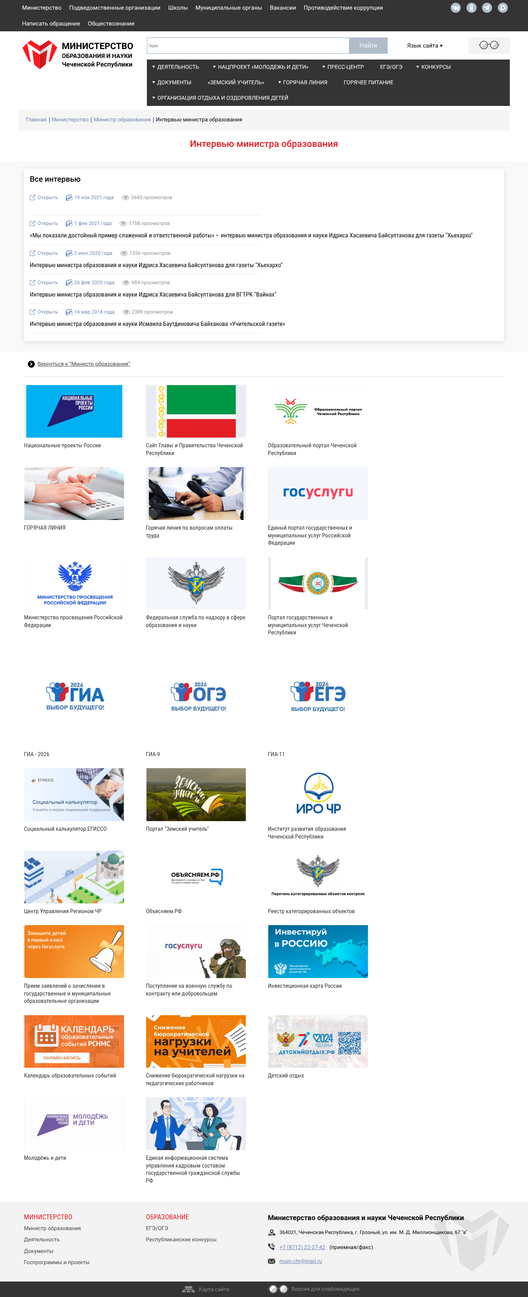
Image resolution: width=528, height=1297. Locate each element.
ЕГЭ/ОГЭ (391, 67)
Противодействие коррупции (343, 7)
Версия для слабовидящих (325, 1289)
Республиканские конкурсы (181, 1240)
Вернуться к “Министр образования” (83, 364)
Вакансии (283, 7)
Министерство (41, 7)
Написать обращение (51, 23)
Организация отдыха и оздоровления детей (222, 98)
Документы (174, 83)
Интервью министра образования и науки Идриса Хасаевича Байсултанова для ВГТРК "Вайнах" (153, 294)
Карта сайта (214, 1290)
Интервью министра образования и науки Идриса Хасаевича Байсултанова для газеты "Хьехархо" (156, 265)
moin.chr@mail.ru (300, 1261)
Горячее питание (368, 83)
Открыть (47, 198)
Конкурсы (436, 67)
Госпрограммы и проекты (57, 1263)
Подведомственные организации (114, 7)
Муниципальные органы (229, 7)
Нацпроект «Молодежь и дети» (263, 67)
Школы (178, 7)
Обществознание (111, 23)
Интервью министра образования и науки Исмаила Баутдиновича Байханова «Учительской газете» (157, 323)
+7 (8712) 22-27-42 (302, 1247)
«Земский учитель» (236, 83)
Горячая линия (305, 83)
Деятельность (178, 67)
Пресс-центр (345, 67)
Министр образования (52, 1228)
